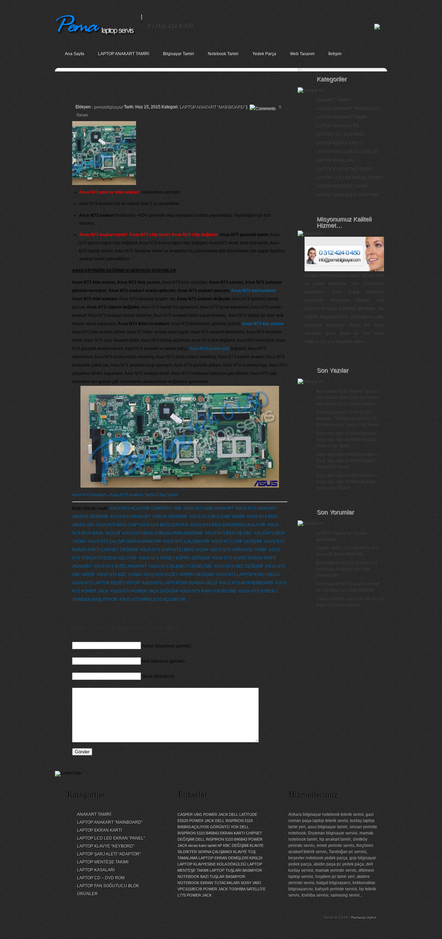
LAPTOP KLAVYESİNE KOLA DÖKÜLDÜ (211, 864)
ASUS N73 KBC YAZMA (119, 574)
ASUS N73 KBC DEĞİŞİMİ (238, 566)
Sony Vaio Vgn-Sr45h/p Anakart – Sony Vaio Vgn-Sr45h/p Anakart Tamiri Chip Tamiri (347, 460)
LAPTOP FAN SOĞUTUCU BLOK (347, 151)
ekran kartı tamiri (202, 845)
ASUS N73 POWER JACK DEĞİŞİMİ (144, 591)
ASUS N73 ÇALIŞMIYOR (186, 541)
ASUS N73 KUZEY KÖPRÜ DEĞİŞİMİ (178, 574)
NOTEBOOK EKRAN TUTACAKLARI (208, 883)
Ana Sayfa (74, 53)
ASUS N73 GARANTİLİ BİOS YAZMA (174, 549)
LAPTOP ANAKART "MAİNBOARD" (212, 106)
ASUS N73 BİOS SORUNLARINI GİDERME (162, 533)
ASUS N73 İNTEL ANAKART (119, 566)
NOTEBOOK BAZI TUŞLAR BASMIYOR (211, 876)
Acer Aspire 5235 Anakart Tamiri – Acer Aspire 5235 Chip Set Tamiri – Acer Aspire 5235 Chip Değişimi (348, 397)
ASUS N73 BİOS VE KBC (228, 533)
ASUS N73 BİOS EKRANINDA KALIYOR (228, 524)
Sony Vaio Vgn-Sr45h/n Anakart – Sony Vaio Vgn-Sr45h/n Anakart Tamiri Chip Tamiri (347, 481)
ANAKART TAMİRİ (333, 100)
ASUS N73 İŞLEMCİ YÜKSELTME (180, 566)
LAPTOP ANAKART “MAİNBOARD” (110, 822)
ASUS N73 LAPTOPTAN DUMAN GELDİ (180, 582)
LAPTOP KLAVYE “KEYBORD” (105, 846)
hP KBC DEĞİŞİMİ (233, 845)
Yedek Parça (264, 53)
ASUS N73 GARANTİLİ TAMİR (238, 549)
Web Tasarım (302, 53)
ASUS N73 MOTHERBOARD (246, 582)
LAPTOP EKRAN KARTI (338, 143)
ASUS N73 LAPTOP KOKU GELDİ (247, 574)
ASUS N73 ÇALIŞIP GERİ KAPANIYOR (124, 541)
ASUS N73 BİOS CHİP (116, 524)
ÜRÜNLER (87, 893)
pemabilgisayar (108, 106)
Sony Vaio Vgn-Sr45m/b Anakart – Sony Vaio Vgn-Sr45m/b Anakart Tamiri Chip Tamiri (347, 439)
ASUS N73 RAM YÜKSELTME (208, 591)
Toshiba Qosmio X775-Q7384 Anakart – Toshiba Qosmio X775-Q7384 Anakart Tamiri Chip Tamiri (347, 418)
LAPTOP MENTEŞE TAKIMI (341, 186)
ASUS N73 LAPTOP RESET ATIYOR (106, 582)
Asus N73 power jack (209, 348)
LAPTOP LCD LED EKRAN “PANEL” (111, 838)
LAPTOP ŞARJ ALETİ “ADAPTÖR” (109, 854)
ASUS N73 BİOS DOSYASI (163, 524)
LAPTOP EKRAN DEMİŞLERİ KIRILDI (230, 858)
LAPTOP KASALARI (335, 160)
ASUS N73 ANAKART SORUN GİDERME (149, 516)
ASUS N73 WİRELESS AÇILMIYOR (152, 599)
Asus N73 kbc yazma (263, 323)
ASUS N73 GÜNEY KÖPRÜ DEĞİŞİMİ (174, 558)
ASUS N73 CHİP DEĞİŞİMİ (236, 541)
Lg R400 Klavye (331, 533)
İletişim (335, 53)
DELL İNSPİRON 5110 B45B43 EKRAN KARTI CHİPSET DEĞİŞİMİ (219, 833)
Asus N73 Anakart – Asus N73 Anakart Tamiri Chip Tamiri (125, 494)
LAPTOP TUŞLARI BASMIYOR (236, 870)
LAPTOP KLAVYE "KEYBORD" (344, 169)
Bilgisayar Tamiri (178, 53)
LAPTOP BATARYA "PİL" (338, 126)
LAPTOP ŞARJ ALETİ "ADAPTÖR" (348, 195)
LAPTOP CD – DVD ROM (340, 134)
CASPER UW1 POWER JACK (202, 814)
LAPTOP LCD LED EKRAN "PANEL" (350, 177)
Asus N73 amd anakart (253, 290)
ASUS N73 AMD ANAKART (208, 508)
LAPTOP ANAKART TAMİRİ (123, 53)
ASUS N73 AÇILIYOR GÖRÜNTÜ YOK (145, 508)
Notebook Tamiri (223, 53)
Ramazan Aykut (363, 917)
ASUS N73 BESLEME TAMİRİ (217, 516)
